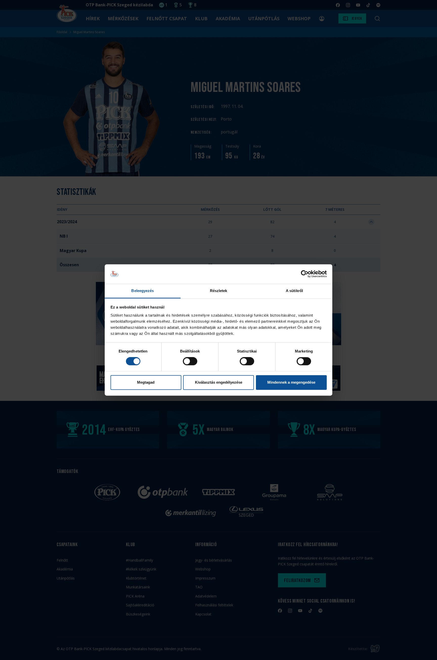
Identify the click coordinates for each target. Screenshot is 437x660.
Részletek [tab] (218, 290)
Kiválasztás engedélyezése (218, 382)
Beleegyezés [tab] (142, 290)
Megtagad (146, 382)
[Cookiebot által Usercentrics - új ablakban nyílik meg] (304, 274)
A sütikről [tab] (294, 290)
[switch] (190, 361)
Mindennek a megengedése (291, 382)
